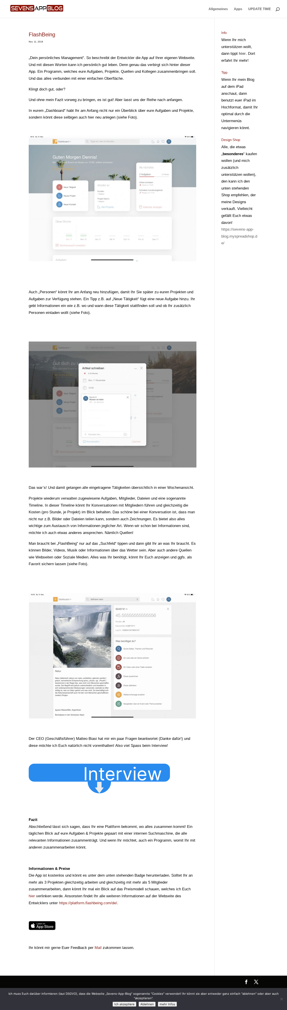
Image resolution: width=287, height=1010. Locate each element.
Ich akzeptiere (124, 1004)
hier (32, 896)
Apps (238, 9)
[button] (123, 772)
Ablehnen (147, 1004)
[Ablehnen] (281, 999)
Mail (98, 948)
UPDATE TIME (259, 9)
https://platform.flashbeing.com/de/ (88, 903)
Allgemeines (218, 9)
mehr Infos (167, 1004)
